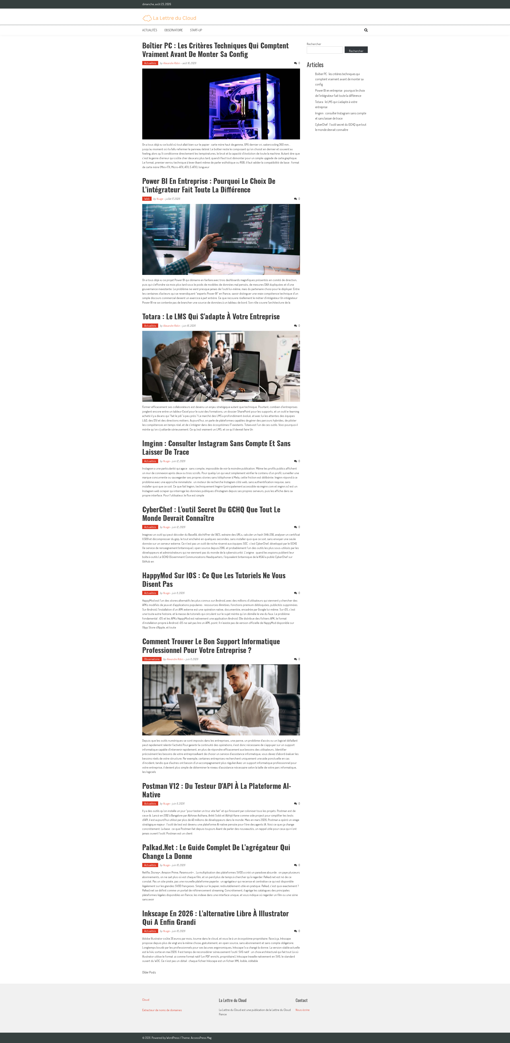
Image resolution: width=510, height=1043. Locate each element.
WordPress (173, 1038)
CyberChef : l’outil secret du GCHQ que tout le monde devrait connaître (211, 513)
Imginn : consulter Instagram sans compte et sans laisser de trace (216, 447)
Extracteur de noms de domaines (162, 1010)
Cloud (145, 1000)
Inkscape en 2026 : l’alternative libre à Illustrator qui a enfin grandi (215, 917)
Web (147, 199)
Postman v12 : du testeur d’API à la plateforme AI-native (216, 789)
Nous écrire (303, 1010)
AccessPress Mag (201, 1038)
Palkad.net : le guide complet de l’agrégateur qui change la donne (216, 851)
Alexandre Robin (171, 63)
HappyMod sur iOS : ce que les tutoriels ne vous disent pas (213, 579)
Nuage (159, 198)
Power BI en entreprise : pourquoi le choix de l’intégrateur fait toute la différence (208, 184)
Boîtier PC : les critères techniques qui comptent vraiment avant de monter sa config (215, 49)
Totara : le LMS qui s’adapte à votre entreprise (211, 316)
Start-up (196, 30)
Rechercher (314, 44)
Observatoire (173, 30)
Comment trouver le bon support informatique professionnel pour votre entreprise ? (211, 645)
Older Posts (149, 972)
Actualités (149, 30)
